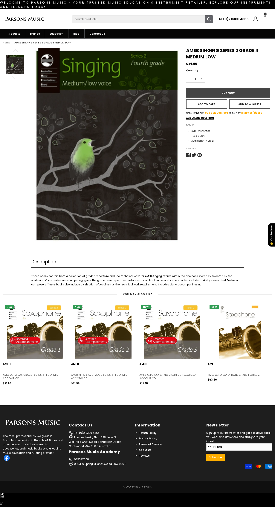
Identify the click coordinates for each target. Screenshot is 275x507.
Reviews (144, 456)
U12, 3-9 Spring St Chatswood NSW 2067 (99, 464)
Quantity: (192, 70)
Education (56, 34)
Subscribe (215, 457)
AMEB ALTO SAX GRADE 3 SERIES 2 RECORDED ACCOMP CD (99, 376)
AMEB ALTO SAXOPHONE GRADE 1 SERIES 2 (165, 375)
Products (14, 34)
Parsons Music (142, 486)
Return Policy (147, 433)
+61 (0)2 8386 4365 (232, 19)
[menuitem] (14, 33)
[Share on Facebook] (188, 155)
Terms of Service (150, 444)
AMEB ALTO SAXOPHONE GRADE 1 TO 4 (232, 375)
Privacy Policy (148, 438)
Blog (76, 34)
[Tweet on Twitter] (194, 155)
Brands (35, 34)
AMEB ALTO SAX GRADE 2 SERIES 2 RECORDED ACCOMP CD (31, 376)
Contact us (97, 34)
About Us (145, 450)
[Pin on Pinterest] (199, 155)
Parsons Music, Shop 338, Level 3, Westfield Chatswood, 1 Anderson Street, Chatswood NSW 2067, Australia (95, 441)
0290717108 (81, 459)
